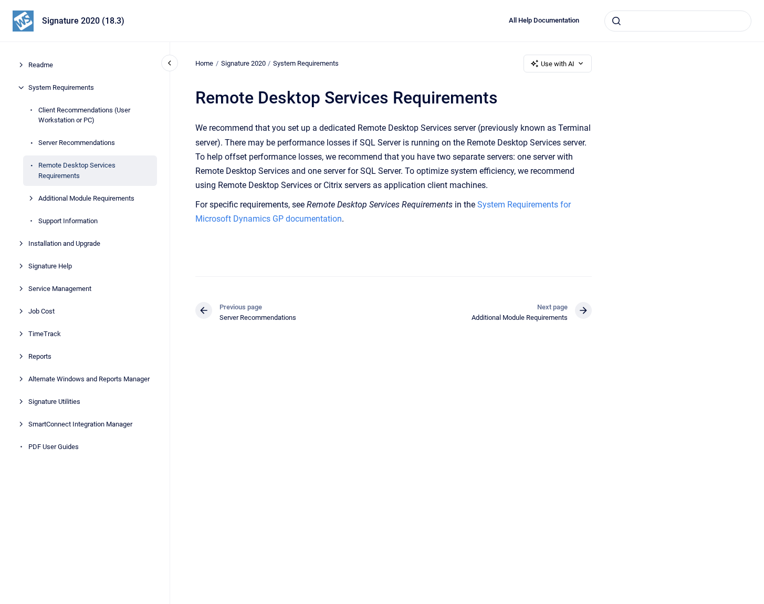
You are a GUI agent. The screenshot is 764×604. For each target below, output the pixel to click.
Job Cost (41, 311)
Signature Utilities (54, 401)
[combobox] (678, 21)
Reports (39, 356)
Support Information (68, 221)
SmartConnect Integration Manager (80, 424)
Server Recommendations (76, 143)
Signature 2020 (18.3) (83, 21)
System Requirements (61, 87)
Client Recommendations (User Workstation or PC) (84, 115)
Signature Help (50, 266)
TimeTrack (44, 334)
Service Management (59, 289)
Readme (40, 65)
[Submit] (616, 21)
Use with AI (557, 64)
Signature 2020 (243, 63)
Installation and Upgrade (64, 243)
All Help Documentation (544, 20)
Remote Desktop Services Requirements (77, 170)
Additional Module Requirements (86, 198)
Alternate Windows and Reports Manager (89, 379)
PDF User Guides (53, 447)
